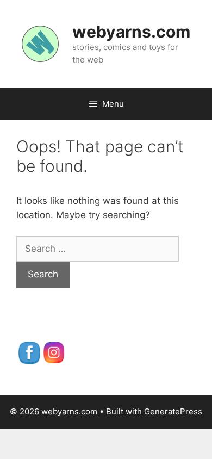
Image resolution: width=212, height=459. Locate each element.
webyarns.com (131, 31)
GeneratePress (173, 411)
